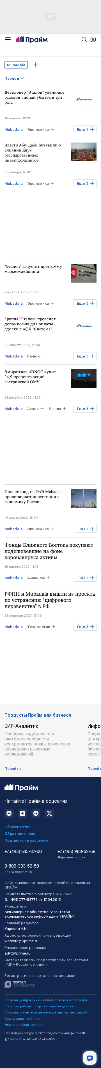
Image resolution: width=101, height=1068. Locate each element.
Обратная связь (19, 833)
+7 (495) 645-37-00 (23, 851)
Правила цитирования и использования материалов (46, 1000)
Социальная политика (21, 1018)
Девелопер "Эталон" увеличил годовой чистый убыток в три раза (34, 97)
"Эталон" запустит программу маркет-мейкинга (33, 269)
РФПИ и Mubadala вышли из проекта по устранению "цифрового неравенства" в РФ (49, 600)
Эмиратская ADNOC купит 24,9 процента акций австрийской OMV (30, 376)
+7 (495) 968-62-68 (76, 854)
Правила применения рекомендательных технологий (45, 1012)
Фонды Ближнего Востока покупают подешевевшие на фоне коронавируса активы (48, 551)
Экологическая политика (24, 1025)
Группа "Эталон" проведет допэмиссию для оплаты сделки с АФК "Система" (30, 323)
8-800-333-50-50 (21, 869)
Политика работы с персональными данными (40, 1006)
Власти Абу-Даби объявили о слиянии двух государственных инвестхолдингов (32, 153)
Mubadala (16, 65)
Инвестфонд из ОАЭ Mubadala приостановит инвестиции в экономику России (33, 496)
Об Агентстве (17, 827)
